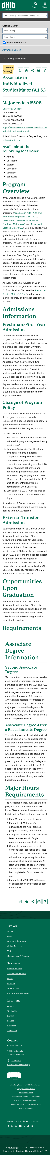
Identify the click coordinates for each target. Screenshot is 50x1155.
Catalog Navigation (16, 58)
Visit (9, 951)
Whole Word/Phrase (16, 42)
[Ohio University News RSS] (32, 1126)
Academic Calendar (16, 973)
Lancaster (11, 1020)
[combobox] (25, 15)
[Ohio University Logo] (8, 9)
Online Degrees (14, 946)
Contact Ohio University (18, 1064)
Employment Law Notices (26, 1089)
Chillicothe (12, 1010)
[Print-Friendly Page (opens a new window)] (38, 70)
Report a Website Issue (18, 993)
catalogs (13, 1147)
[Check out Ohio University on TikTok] (28, 1126)
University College (12, 108)
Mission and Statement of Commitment (26, 1096)
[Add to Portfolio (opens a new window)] (26, 70)
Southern (11, 1025)
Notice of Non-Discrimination (26, 1100)
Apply (10, 931)
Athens (10, 1005)
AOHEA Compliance (32, 1085)
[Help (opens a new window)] (44, 70)
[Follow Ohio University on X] (24, 1126)
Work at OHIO (13, 988)
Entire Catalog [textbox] (9, 31)
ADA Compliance (16, 1085)
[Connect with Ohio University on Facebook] (8, 1126)
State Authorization (34, 1104)
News (10, 978)
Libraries (11, 983)
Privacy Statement (17, 1104)
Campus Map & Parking (18, 955)
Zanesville (12, 1030)
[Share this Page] (32, 70)
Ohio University (19, 1121)
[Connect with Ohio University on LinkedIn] (16, 1126)
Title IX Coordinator (26, 1108)
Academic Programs (16, 941)
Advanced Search (11, 49)
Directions (16, 1060)
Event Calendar (14, 968)
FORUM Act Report (26, 1092)
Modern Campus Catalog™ (29, 1151)
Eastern (10, 1015)
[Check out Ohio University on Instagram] (12, 1126)
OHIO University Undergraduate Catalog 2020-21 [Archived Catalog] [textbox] (24, 16)
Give (9, 936)
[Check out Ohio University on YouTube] (20, 1126)
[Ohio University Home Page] (14, 1075)
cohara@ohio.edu (12, 140)
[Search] (46, 36)
